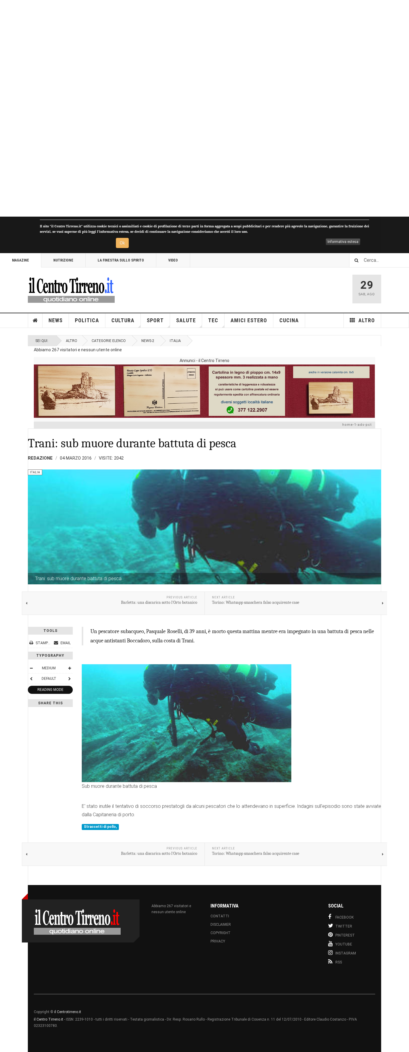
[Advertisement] (179, 108)
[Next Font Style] (69, 678)
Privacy (217, 941)
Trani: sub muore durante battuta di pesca (132, 443)
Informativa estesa (343, 242)
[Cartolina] (204, 391)
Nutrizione (63, 260)
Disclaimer (220, 924)
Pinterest (345, 935)
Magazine (20, 260)
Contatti (219, 916)
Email (65, 643)
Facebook (344, 917)
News (56, 320)
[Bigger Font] (69, 668)
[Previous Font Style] (31, 678)
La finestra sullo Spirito (121, 260)
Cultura (122, 320)
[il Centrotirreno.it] (71, 289)
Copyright (220, 933)
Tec (213, 320)
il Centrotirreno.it (67, 1012)
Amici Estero (249, 320)
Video (173, 260)
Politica (87, 320)
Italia (175, 341)
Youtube (343, 944)
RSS (338, 962)
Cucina (289, 320)
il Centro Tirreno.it (48, 1019)
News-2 (147, 341)
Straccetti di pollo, (100, 827)
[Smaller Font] (31, 668)
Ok (122, 243)
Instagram (345, 953)
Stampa (43, 643)
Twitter (343, 926)
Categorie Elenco (109, 341)
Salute (186, 320)
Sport (155, 320)
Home (35, 320)
